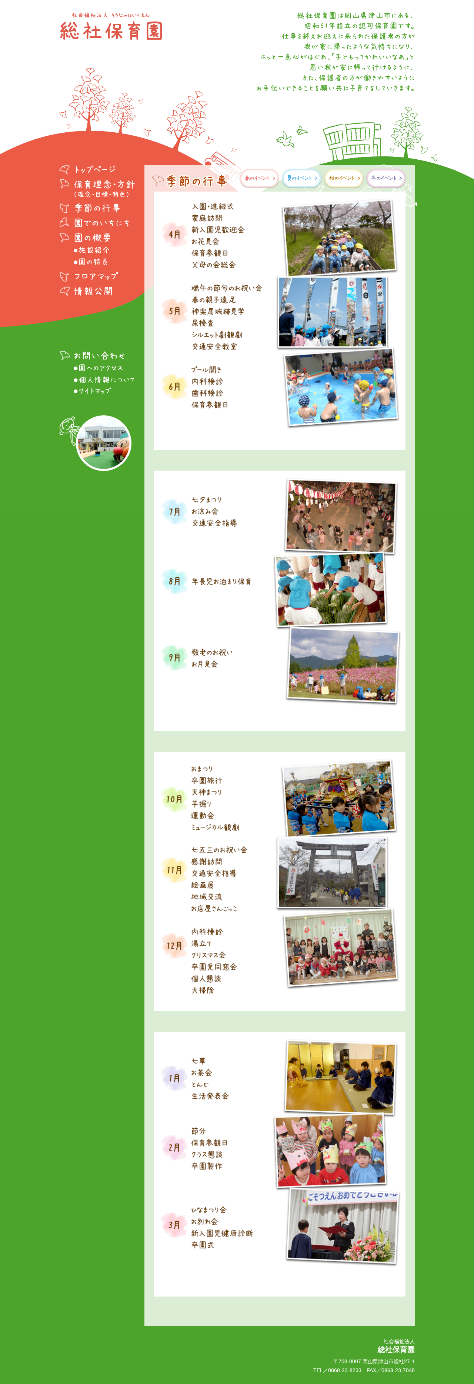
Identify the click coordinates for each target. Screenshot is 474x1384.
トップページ (97, 171)
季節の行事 (97, 207)
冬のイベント (386, 178)
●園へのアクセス (97, 368)
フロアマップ (97, 276)
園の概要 (97, 237)
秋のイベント (344, 178)
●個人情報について (97, 380)
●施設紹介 (97, 250)
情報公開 (97, 290)
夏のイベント (301, 178)
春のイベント (259, 178)
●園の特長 (97, 262)
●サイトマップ (97, 392)
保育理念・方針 (97, 188)
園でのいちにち (97, 222)
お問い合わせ (97, 355)
